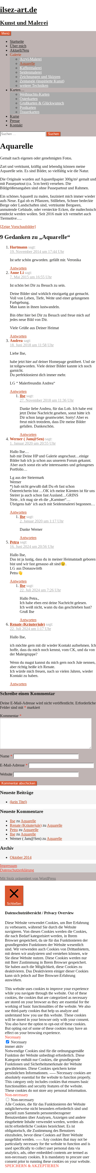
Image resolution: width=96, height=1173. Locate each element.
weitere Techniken (34, 85)
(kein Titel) (18, 802)
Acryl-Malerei (31, 59)
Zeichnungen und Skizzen (40, 77)
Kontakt (16, 125)
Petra (14, 542)
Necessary (19, 1042)
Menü (5, 33)
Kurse (14, 116)
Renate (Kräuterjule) (27, 624)
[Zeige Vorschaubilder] (18, 227)
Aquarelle (27, 63)
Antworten (18, 268)
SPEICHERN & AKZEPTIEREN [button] (32, 1166)
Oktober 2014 (21, 857)
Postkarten (28, 107)
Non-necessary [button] (16, 1095)
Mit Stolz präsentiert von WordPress (28, 878)
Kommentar (10, 716)
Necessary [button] (13, 1037)
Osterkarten (29, 99)
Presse (15, 121)
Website (6, 774)
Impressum (8, 866)
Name (6, 756)
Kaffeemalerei (31, 68)
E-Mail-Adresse (14, 765)
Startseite (17, 41)
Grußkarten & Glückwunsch (42, 103)
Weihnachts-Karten (34, 94)
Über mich (18, 46)
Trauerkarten (29, 112)
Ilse (22, 396)
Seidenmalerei (31, 72)
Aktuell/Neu (19, 50)
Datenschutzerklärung (17, 870)
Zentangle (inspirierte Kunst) (42, 81)
